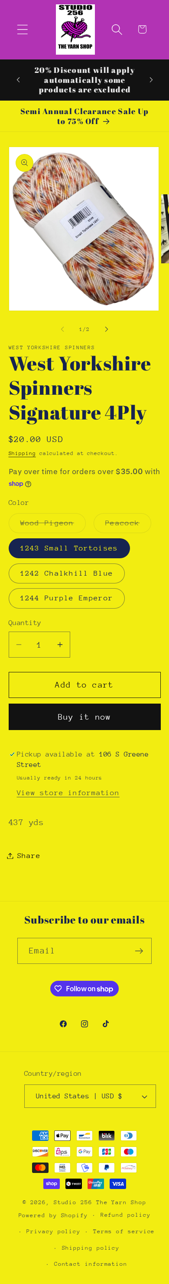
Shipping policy (91, 1248)
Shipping (22, 453)
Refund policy (126, 1215)
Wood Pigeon (53, 525)
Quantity (25, 623)
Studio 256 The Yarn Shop (100, 1202)
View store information (68, 793)
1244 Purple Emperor (67, 598)
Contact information (90, 1264)
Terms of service (124, 1231)
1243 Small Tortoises (69, 548)
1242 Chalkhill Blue (67, 573)
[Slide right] (106, 329)
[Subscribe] (139, 951)
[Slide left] (62, 329)
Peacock (128, 525)
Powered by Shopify (53, 1215)
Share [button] (29, 856)
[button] (22, 29)
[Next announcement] (151, 79)
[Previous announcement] (18, 79)
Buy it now (84, 716)
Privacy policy (53, 1231)
